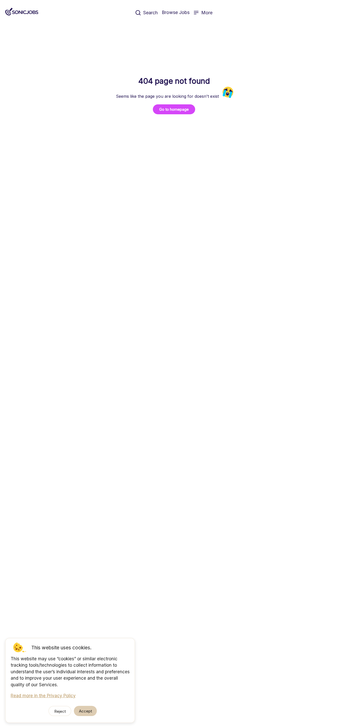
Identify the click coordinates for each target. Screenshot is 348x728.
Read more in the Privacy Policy (43, 695)
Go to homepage (174, 109)
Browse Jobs (176, 12)
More (206, 12)
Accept (85, 711)
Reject (60, 711)
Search (150, 12)
